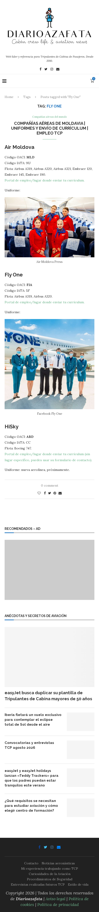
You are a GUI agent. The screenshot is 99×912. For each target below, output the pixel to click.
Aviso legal (55, 898)
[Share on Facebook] (45, 493)
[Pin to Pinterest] (54, 493)
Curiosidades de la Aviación (49, 874)
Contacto (31, 863)
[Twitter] (45, 70)
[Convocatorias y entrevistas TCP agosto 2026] (80, 749)
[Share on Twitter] (49, 493)
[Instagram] (51, 70)
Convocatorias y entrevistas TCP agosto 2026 (29, 745)
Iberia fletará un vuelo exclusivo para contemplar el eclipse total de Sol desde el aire (33, 720)
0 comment (49, 485)
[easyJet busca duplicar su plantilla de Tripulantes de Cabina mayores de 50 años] (49, 657)
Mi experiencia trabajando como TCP (49, 868)
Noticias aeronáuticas (58, 863)
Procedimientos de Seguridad (49, 879)
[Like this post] (39, 493)
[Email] (57, 70)
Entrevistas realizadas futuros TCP (38, 884)
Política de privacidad (58, 904)
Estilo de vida (78, 884)
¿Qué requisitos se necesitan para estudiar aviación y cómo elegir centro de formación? (31, 806)
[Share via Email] (60, 493)
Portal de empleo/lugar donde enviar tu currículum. (44, 180)
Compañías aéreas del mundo (49, 116)
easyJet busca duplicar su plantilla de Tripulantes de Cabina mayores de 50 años (48, 695)
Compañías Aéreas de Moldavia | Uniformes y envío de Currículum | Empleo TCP (49, 128)
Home (9, 97)
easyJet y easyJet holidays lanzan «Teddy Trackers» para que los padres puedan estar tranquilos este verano (31, 778)
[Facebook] (40, 70)
